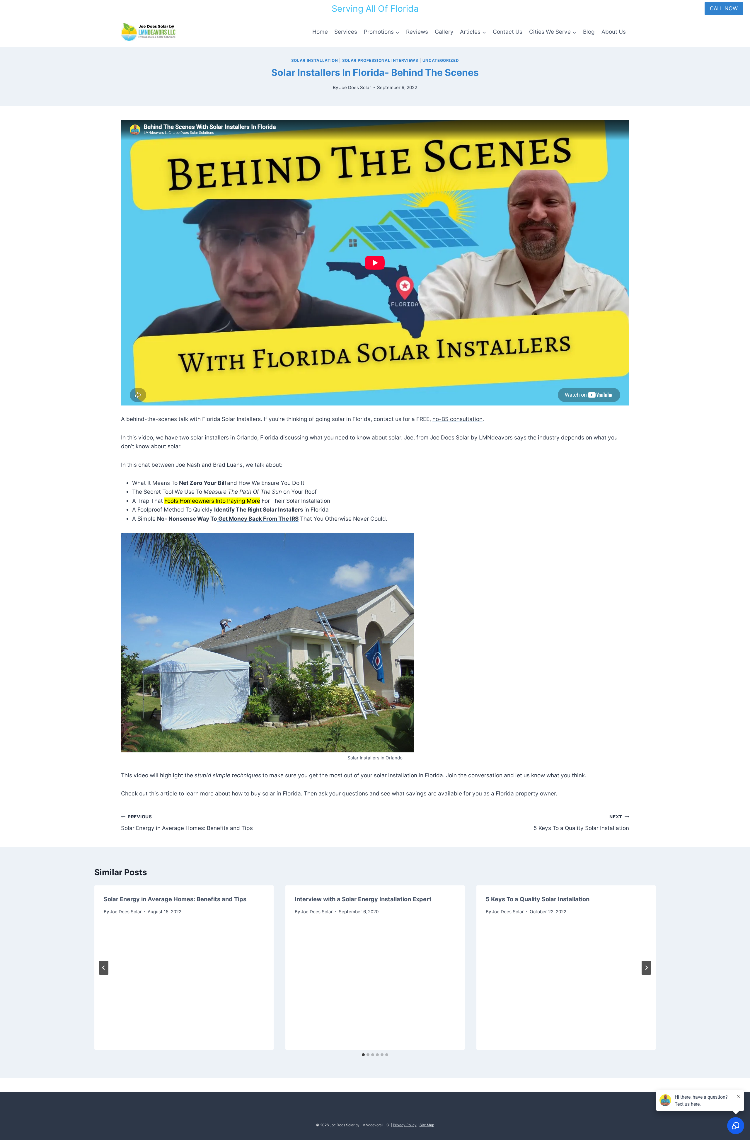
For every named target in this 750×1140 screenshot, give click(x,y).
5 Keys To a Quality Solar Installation (581, 822)
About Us (613, 31)
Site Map (427, 1125)
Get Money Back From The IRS (258, 518)
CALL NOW (724, 8)
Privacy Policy (405, 1125)
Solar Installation (314, 60)
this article (164, 793)
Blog (589, 31)
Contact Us (507, 31)
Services (345, 31)
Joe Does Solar (355, 87)
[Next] (646, 968)
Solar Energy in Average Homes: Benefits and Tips (187, 822)
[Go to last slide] (103, 968)
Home (320, 31)
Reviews (417, 31)
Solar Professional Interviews (380, 60)
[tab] (363, 1054)
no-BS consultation (457, 419)
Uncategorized (440, 60)
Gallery (444, 31)
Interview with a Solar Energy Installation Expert (363, 899)
